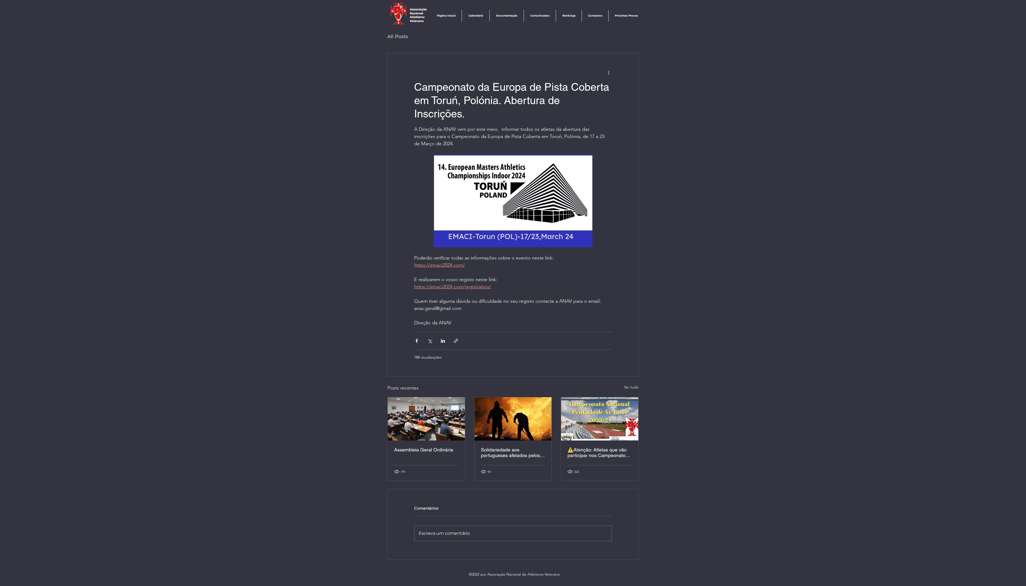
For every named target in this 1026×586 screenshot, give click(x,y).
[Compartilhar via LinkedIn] (442, 340)
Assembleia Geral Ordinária (423, 450)
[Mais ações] (608, 72)
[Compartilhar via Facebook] (416, 340)
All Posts (397, 37)
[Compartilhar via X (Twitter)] (429, 340)
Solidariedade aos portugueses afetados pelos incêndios (510, 452)
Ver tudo (631, 387)
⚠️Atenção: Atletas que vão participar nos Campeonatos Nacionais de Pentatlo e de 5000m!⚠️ (598, 452)
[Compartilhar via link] (455, 340)
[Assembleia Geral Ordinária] (426, 419)
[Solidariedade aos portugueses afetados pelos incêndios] (513, 419)
